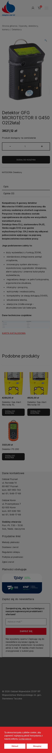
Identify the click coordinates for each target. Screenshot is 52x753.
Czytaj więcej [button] (25, 739)
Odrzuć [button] (15, 746)
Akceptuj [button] (37, 746)
